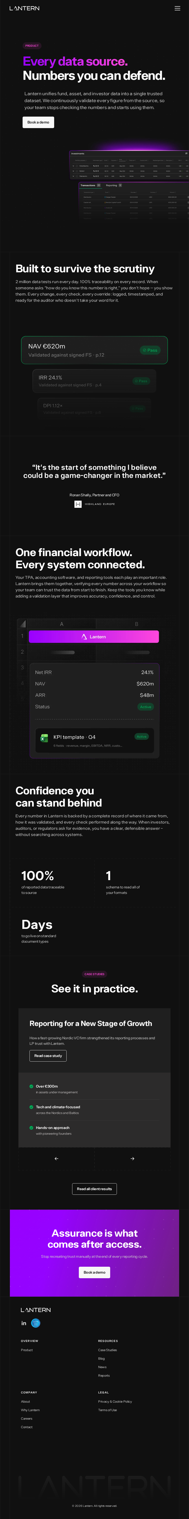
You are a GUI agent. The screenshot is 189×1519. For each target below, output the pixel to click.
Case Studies (107, 1350)
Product (27, 1350)
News (102, 1367)
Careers (26, 1418)
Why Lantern (30, 1410)
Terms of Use (107, 1410)
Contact (26, 1427)
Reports (104, 1375)
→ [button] (132, 1159)
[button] (175, 8)
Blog (101, 1358)
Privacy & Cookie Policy (115, 1401)
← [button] (56, 1159)
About (25, 1401)
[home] (24, 8)
